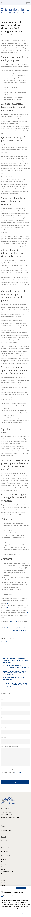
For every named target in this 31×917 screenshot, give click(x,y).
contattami (13, 621)
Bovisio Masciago (6, 862)
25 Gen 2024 (6, 34)
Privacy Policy (18, 772)
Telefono (4, 718)
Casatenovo (4, 867)
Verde (12, 841)
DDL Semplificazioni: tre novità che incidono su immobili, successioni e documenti (15, 684)
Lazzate (3, 885)
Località (3, 728)
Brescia (3, 864)
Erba (2, 874)
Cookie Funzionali (19, 892)
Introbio (3, 883)
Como (3, 869)
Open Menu (28, 10)
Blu (2, 841)
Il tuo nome (4, 700)
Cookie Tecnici (7, 892)
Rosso (8, 841)
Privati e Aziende (6, 830)
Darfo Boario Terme (7, 871)
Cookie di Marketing (9, 896)
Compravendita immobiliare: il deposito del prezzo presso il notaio (16, 666)
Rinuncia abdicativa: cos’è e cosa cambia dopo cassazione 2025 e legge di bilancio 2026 (16, 660)
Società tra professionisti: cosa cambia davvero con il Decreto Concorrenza (14, 672)
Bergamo (4, 859)
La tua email (4, 709)
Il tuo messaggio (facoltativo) (10, 747)
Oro (4, 841)
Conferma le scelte (9, 888)
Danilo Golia (16, 34)
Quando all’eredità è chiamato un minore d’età (15, 678)
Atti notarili (4, 851)
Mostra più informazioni (8, 913)
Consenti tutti (21, 888)
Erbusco (3, 880)
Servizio (3, 737)
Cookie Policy (19, 913)
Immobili (25, 34)
